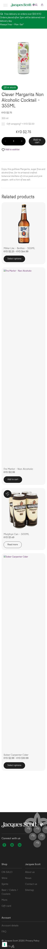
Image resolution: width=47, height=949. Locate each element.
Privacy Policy (32, 941)
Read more (12, 545)
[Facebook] (4, 845)
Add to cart (37, 141)
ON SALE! (7, 872)
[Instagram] (12, 845)
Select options (14, 259)
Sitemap (29, 890)
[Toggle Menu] (5, 5)
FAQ (4, 931)
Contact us (31, 884)
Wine (4, 878)
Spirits (5, 884)
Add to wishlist (12, 150)
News (28, 878)
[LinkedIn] (19, 845)
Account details (10, 925)
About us (30, 872)
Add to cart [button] (12, 479)
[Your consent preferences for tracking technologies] (4, 944)
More (4, 900)
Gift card (6, 906)
